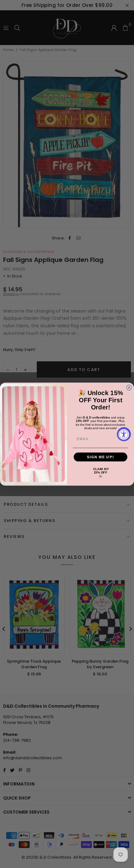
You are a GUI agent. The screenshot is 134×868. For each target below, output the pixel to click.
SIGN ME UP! (100, 457)
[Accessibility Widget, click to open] (124, 434)
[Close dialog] (129, 387)
